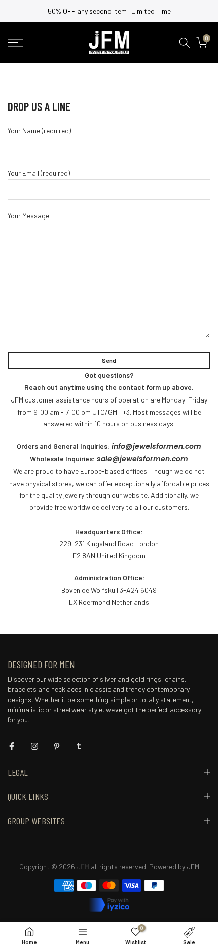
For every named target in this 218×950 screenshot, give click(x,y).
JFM (193, 866)
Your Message (28, 215)
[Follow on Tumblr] (79, 746)
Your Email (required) (39, 173)
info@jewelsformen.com (155, 446)
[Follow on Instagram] (34, 746)
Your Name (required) (39, 130)
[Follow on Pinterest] (56, 746)
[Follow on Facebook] (12, 746)
